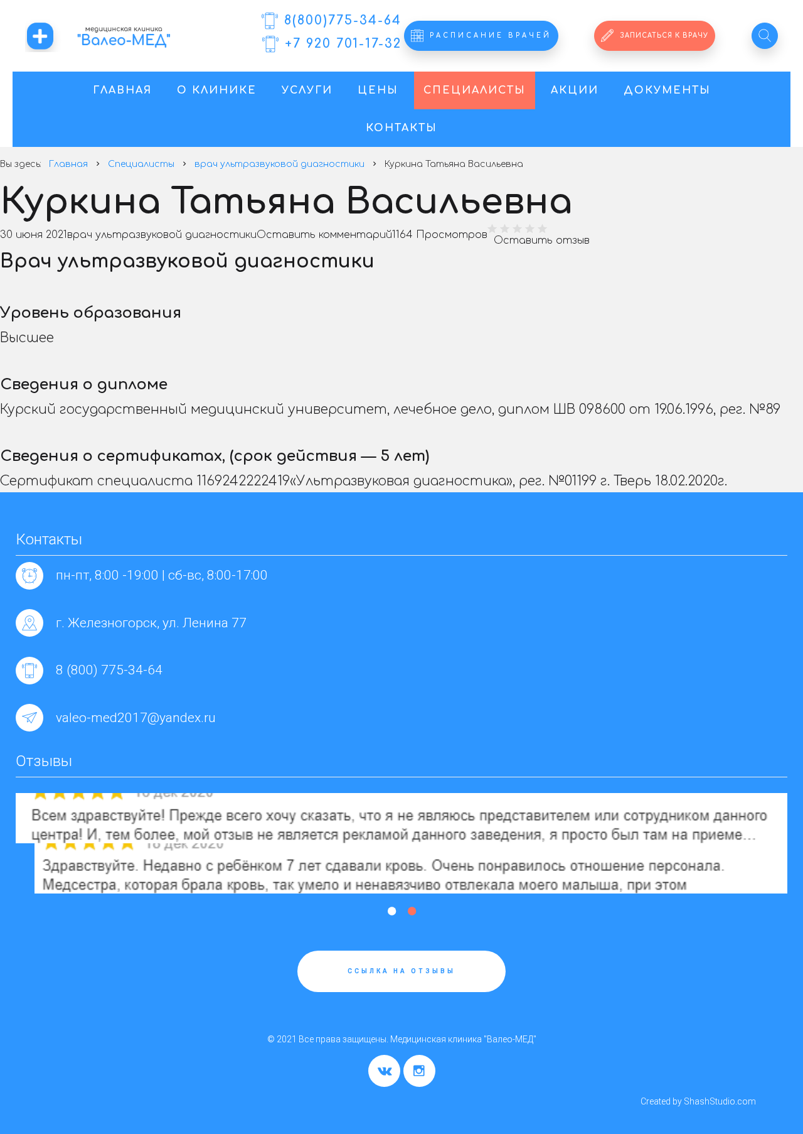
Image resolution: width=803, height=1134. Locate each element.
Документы (667, 90)
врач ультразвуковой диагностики (162, 234)
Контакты (401, 128)
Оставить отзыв (542, 240)
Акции (574, 90)
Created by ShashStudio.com (698, 1101)
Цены (378, 90)
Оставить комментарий (324, 234)
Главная (122, 90)
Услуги (307, 90)
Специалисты (474, 90)
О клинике (217, 90)
